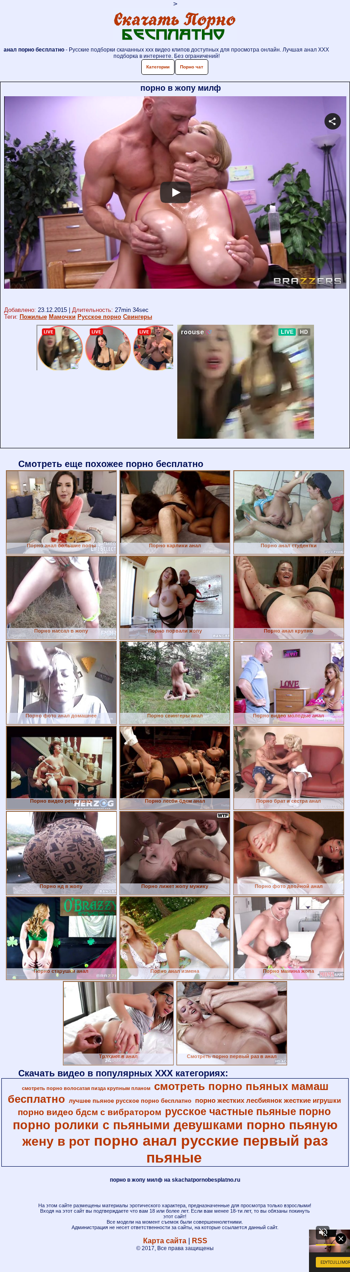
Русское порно (99, 316)
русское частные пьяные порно (248, 1111)
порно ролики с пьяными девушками (128, 1125)
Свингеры (137, 316)
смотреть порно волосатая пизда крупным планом (86, 1088)
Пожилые (33, 316)
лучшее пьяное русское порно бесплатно (130, 1100)
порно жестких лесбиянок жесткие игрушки (268, 1100)
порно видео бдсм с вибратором (89, 1112)
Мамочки (62, 316)
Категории (158, 66)
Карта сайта (164, 1241)
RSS (199, 1241)
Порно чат (191, 66)
